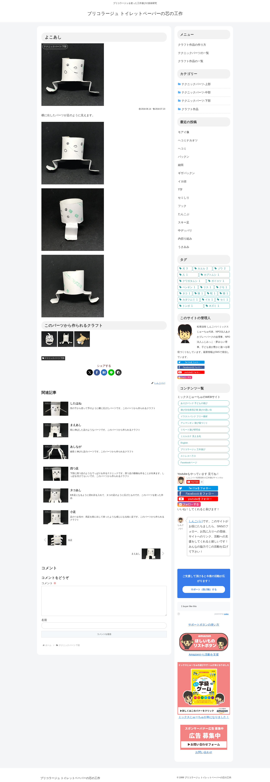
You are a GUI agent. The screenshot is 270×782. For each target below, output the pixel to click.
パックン (183, 156)
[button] (118, 372)
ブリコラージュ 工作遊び (193, 449)
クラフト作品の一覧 (190, 61)
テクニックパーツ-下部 (54, 358)
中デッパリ (185, 230)
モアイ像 (183, 132)
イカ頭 (182, 181)
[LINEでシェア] (111, 372)
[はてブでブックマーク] (104, 372)
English (184, 443)
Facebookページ (189, 462)
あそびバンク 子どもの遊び (194, 403)
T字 (180, 189)
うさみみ (183, 247)
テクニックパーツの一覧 (193, 53)
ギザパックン (186, 173)
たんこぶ (183, 214)
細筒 (181, 165)
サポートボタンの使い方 (203, 624)
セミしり (183, 197)
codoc (226, 614)
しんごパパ (196, 521)
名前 (44, 620)
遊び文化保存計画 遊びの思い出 (196, 410)
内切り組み (185, 238)
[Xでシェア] (90, 372)
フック (182, 206)
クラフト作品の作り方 (192, 44)
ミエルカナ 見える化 (191, 436)
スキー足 (183, 222)
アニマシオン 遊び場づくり (194, 423)
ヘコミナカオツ (188, 140)
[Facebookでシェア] (97, 372)
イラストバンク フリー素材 (194, 416)
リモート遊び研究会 (190, 429)
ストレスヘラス (188, 456)
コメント (48, 583)
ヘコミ (182, 148)
